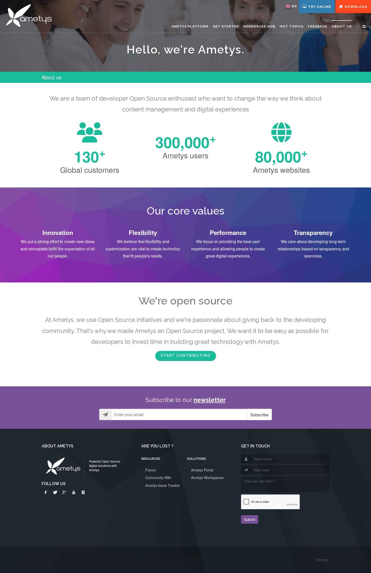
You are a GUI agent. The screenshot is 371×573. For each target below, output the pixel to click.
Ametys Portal (202, 469)
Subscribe (259, 415)
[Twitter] (55, 492)
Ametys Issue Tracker (162, 485)
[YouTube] (74, 492)
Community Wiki (158, 477)
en (294, 6)
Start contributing (185, 355)
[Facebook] (46, 492)
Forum (150, 469)
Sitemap (322, 559)
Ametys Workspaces (207, 477)
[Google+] (64, 492)
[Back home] (28, 16)
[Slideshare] (83, 492)
